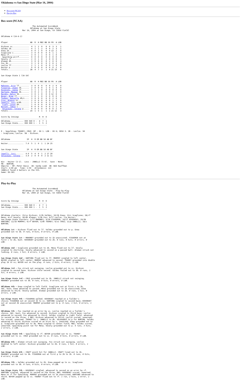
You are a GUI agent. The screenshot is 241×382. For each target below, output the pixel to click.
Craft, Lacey (9, 104)
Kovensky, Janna (9, 90)
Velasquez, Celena (11, 109)
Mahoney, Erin (8, 86)
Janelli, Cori (8, 102)
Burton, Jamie (8, 107)
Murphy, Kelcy (8, 94)
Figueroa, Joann (9, 88)
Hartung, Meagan (9, 92)
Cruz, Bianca (8, 100)
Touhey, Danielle (10, 98)
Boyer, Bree (7, 96)
